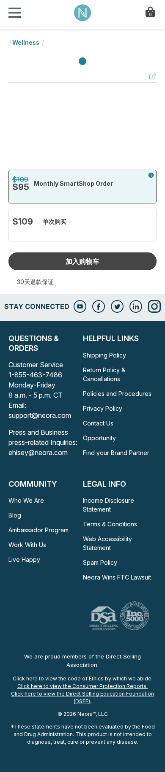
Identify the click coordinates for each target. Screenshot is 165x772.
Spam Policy (100, 562)
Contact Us (98, 423)
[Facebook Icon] (98, 306)
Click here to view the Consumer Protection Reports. (82, 686)
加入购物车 (82, 261)
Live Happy (24, 559)
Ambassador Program (38, 530)
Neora (82, 12)
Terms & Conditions (110, 524)
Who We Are (26, 500)
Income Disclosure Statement (108, 505)
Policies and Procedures (117, 393)
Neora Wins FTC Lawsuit (117, 577)
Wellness (25, 42)
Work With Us (27, 544)
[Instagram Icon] (154, 306)
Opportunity (99, 438)
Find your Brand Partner (116, 452)
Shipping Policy (104, 355)
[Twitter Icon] (117, 306)
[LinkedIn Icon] (135, 306)
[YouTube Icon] (80, 306)
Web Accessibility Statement (107, 543)
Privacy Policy (102, 408)
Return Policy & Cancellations (104, 374)
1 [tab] (82, 61)
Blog (14, 515)
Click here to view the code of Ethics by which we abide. (83, 678)
